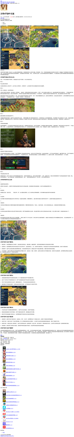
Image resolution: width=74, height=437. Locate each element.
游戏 (3, 2)
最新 (14, 2)
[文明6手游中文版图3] (14, 68)
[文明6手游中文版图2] (44, 46)
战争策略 (7, 3)
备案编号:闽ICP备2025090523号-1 (7, 435)
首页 (1, 2)
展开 (1, 335)
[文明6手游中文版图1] (14, 46)
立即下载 (2, 18)
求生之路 (8, 2)
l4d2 (1, 0)
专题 (11, 2)
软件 (5, 2)
